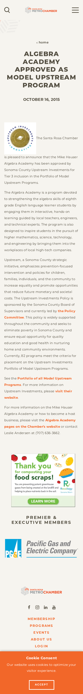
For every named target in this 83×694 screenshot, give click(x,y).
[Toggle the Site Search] (7, 10)
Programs (41, 626)
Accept (41, 685)
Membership (42, 619)
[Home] (41, 591)
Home (44, 42)
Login (41, 646)
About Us (41, 639)
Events (41, 633)
